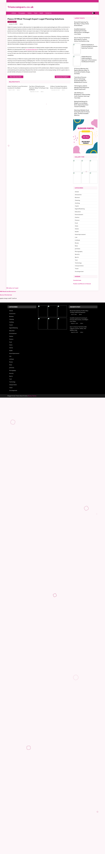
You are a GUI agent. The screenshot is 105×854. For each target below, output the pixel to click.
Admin (21, 24)
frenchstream (77, 280)
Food (76, 223)
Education (78, 211)
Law (76, 237)
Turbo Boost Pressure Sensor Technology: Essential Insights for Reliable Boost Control (80, 80)
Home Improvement (80, 234)
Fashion (30, 13)
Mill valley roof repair (12, 288)
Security (77, 254)
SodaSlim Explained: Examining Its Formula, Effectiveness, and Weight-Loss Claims (82, 31)
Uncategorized (12, 21)
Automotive (78, 194)
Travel (35, 13)
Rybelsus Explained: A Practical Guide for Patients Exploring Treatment (89, 46)
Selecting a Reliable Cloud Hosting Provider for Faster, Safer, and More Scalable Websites (82, 112)
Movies (77, 243)
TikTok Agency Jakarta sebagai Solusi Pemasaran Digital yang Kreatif (81, 87)
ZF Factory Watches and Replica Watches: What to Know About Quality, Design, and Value (82, 71)
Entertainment (79, 214)
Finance (77, 220)
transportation (79, 265)
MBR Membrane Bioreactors (8, 291)
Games (77, 228)
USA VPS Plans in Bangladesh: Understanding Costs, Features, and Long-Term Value (82, 95)
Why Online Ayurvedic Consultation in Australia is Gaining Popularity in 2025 (16, 77)
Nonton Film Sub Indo (6, 295)
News (76, 246)
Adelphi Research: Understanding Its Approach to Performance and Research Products (89, 59)
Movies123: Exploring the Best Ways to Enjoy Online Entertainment (81, 23)
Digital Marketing (80, 209)
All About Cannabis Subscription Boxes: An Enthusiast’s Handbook (58, 87)
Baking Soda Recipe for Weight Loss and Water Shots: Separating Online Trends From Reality (81, 104)
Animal (77, 191)
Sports (77, 257)
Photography (21, 13)
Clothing (77, 203)
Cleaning (77, 200)
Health (41, 13)
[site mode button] (93, 13)
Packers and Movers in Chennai (82, 283)
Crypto (77, 206)
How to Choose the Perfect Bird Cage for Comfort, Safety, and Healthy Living (82, 39)
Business (77, 197)
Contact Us (48, 13)
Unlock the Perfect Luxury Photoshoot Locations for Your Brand (18, 87)
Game (76, 226)
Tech (76, 260)
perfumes (77, 248)
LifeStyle (13, 13)
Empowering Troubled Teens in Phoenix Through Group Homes (63, 77)
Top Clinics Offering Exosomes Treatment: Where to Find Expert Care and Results (38, 88)
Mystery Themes (32, 396)
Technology (78, 263)
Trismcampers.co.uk (21, 6)
